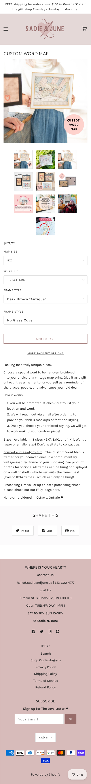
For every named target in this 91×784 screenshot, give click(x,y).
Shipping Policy (45, 674)
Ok (71, 719)
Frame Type (12, 290)
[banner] (45, 29)
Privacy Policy (46, 667)
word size (12, 271)
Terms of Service (45, 681)
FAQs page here (47, 490)
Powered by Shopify (45, 774)
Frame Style (13, 311)
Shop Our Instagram (45, 660)
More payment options (45, 353)
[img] (33, 631)
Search (45, 654)
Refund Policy (45, 687)
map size (10, 251)
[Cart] (85, 29)
